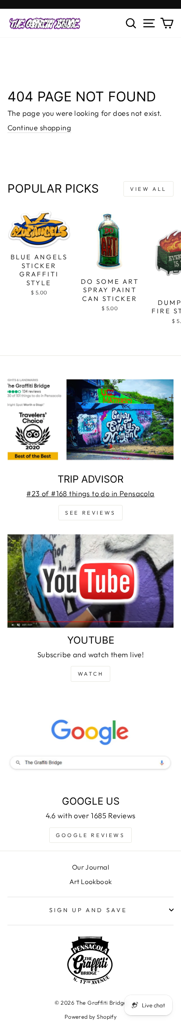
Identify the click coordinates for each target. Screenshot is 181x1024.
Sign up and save (88, 909)
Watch (91, 673)
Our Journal (90, 867)
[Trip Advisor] (90, 420)
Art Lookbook (90, 881)
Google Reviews (90, 835)
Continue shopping (39, 127)
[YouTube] (90, 581)
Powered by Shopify (90, 1016)
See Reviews (90, 512)
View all (148, 189)
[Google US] (90, 742)
